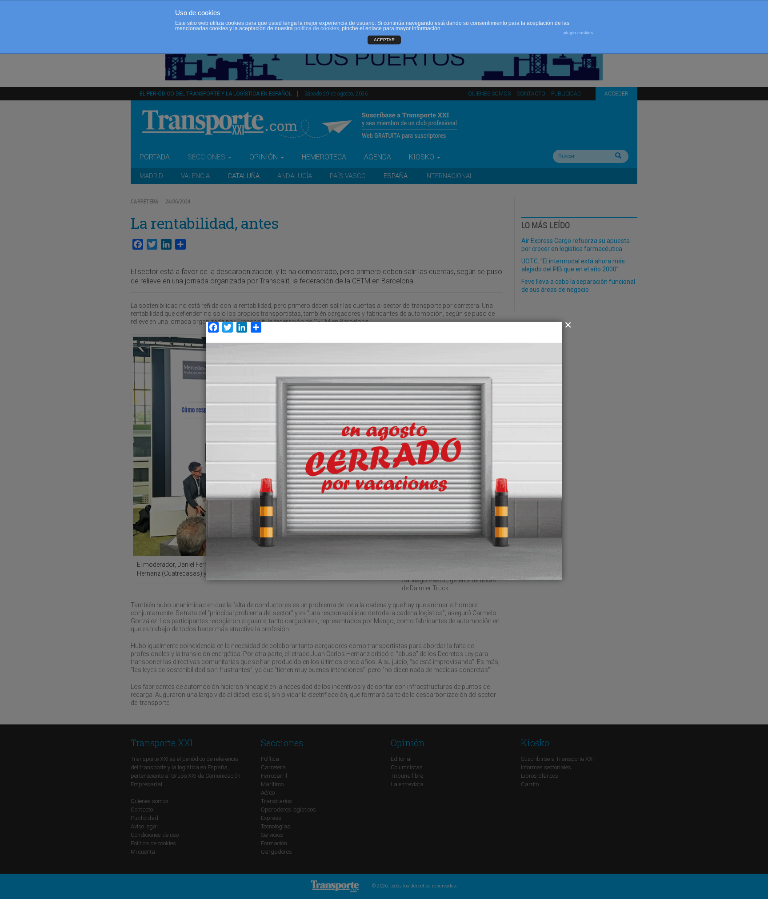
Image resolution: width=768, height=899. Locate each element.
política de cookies (316, 28)
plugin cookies (578, 32)
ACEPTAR (384, 39)
